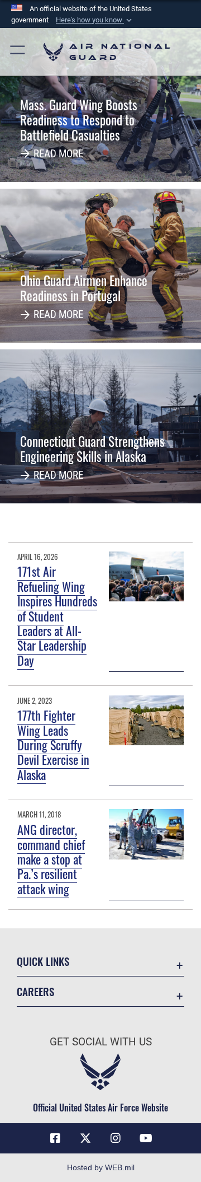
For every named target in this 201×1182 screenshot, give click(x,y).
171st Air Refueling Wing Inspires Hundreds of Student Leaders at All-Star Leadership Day (57, 615)
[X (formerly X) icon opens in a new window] (85, 1138)
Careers (35, 991)
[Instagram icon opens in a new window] (115, 1138)
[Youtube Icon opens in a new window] (145, 1138)
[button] (95, 20)
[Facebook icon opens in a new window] (55, 1138)
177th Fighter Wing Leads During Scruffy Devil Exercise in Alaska (53, 744)
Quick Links (43, 961)
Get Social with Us (101, 1041)
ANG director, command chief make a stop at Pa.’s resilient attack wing (51, 859)
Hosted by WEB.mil (101, 1167)
